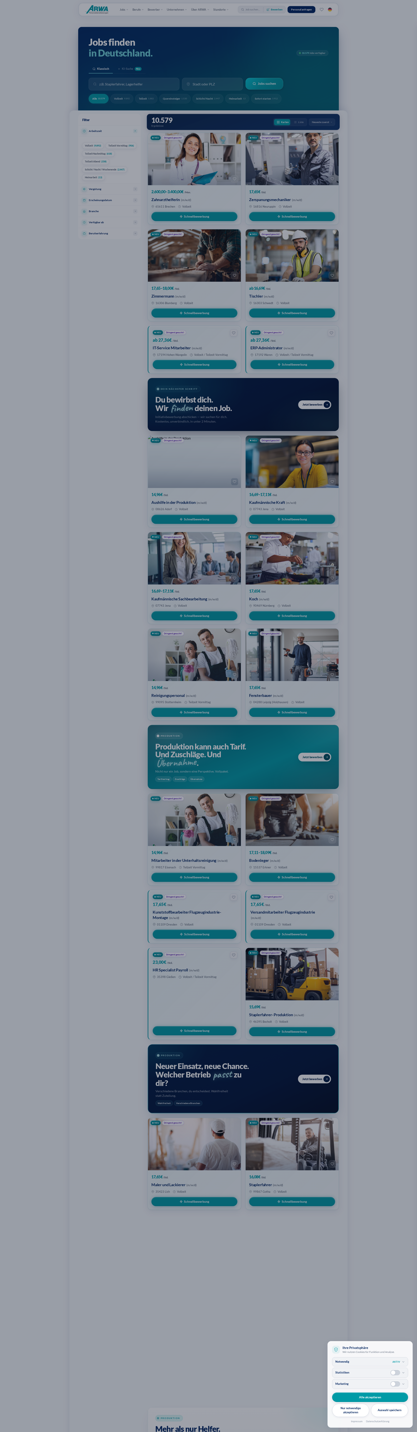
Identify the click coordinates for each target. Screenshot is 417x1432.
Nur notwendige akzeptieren (351, 1410)
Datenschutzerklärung (377, 1421)
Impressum (356, 1421)
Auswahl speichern (389, 1410)
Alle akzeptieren (370, 1397)
